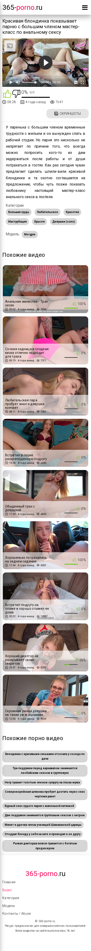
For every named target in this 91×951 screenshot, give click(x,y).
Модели (8, 906)
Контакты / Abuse (16, 913)
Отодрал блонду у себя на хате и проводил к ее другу (42, 834)
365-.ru (22, 7)
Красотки (72, 212)
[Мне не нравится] (16, 93)
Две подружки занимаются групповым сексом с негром (45, 815)
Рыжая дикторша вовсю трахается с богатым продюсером (45, 846)
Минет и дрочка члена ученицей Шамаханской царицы (43, 824)
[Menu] (85, 8)
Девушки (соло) (63, 221)
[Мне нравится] (7, 93)
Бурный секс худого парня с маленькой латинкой (39, 806)
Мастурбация (17, 221)
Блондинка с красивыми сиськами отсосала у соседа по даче (45, 756)
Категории (10, 898)
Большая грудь (18, 212)
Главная (8, 882)
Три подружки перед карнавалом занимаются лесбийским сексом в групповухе (45, 771)
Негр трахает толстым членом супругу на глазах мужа (42, 782)
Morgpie (29, 234)
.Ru (45, 874)
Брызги (39, 221)
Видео (7, 890)
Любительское (47, 212)
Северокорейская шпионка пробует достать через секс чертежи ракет (45, 794)
